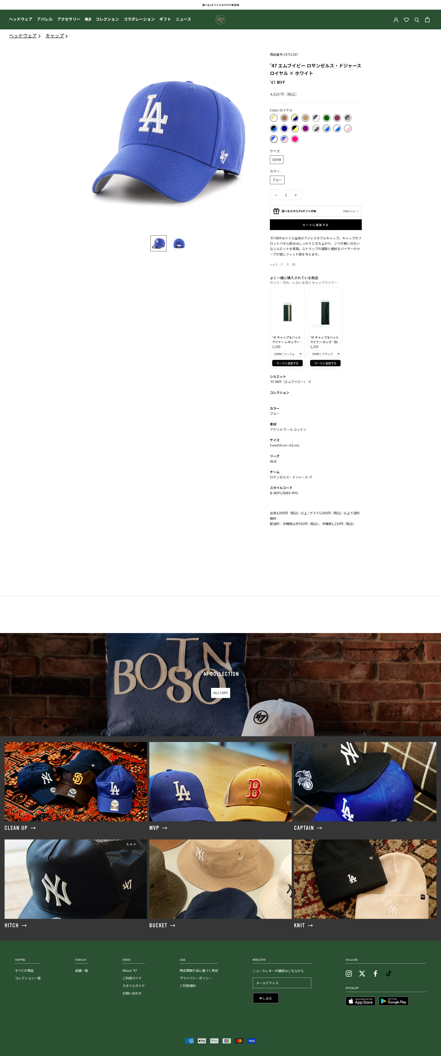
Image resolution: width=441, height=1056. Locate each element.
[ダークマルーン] (337, 118)
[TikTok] (389, 973)
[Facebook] (281, 264)
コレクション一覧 (28, 978)
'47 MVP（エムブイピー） (288, 381)
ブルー (277, 180)
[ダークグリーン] (327, 118)
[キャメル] (305, 118)
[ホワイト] (337, 128)
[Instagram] (349, 973)
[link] (287, 312)
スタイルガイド (133, 985)
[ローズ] (295, 139)
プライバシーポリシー (196, 978)
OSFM (276, 159)
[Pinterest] (293, 264)
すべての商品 (24, 970)
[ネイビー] (284, 128)
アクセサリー (68, 19)
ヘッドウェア (20, 19)
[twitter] (362, 973)
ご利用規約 (188, 985)
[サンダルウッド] (284, 118)
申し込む (266, 998)
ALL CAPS (220, 692)
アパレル (45, 19)
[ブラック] (316, 118)
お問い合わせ (132, 993)
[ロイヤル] (274, 139)
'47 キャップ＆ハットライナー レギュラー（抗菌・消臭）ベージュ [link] (287, 339)
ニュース (183, 19)
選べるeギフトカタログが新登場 (220, 5)
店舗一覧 (81, 970)
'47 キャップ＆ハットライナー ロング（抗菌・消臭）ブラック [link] (324, 339)
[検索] (417, 19)
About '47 (129, 970)
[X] (287, 264)
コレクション (107, 19)
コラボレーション (139, 19)
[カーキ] (274, 118)
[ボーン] (316, 128)
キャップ (54, 35)
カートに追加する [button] (288, 363)
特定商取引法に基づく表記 (199, 970)
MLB (88, 19)
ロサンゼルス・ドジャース (289, 477)
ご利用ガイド (132, 978)
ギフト (165, 19)
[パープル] (305, 128)
